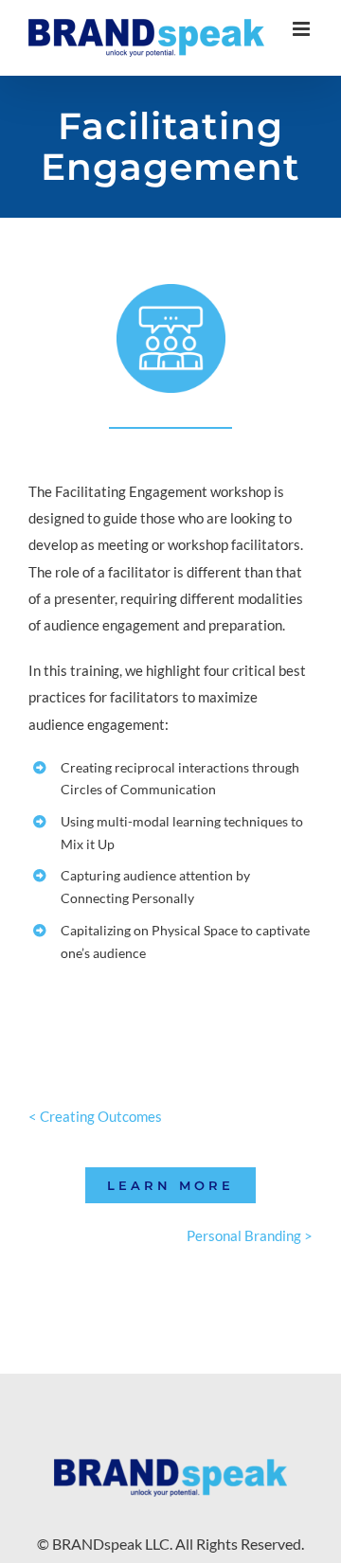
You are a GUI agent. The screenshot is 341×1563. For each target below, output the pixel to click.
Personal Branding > (250, 1235)
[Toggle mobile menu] (303, 29)
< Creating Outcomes (95, 1116)
